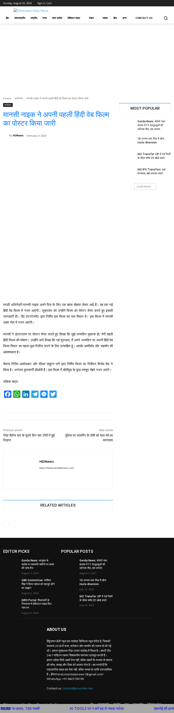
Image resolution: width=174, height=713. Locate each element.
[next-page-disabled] (13, 524)
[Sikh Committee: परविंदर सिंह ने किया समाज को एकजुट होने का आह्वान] (11, 583)
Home (7, 98)
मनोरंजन (19, 98)
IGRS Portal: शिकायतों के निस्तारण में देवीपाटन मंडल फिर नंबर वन (36, 604)
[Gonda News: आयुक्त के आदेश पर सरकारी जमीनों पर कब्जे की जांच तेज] (11, 564)
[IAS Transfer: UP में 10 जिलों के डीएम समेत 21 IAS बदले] (127, 157)
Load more (144, 186)
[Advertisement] (87, 57)
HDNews (18, 135)
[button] (165, 18)
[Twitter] (155, 3)
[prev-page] (6, 524)
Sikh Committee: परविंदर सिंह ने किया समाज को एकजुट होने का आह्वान (38, 584)
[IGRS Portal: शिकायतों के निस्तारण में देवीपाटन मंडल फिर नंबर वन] (11, 603)
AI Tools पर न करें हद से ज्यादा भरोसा (85, 708)
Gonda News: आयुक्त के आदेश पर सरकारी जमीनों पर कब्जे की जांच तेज (38, 564)
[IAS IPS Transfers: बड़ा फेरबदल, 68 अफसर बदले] (127, 173)
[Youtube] (168, 3)
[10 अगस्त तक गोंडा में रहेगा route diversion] (127, 142)
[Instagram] (149, 3)
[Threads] (49, 475)
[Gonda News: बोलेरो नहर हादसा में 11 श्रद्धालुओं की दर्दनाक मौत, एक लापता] (127, 125)
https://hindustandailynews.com (56, 468)
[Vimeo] (161, 3)
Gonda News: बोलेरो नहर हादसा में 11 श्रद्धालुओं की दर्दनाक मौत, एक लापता (151, 125)
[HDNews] (6, 135)
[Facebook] (143, 3)
